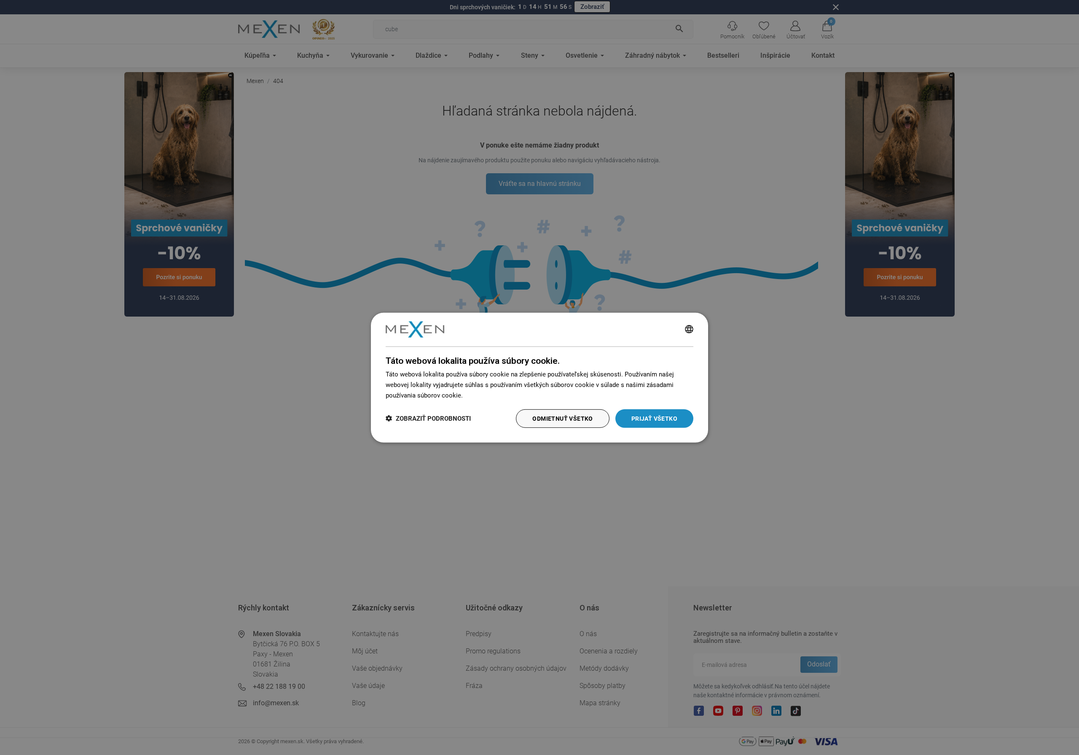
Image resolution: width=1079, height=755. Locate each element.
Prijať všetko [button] (654, 418)
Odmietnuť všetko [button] (562, 418)
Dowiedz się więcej (491, 395)
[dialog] (539, 377)
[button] (428, 418)
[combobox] (689, 329)
